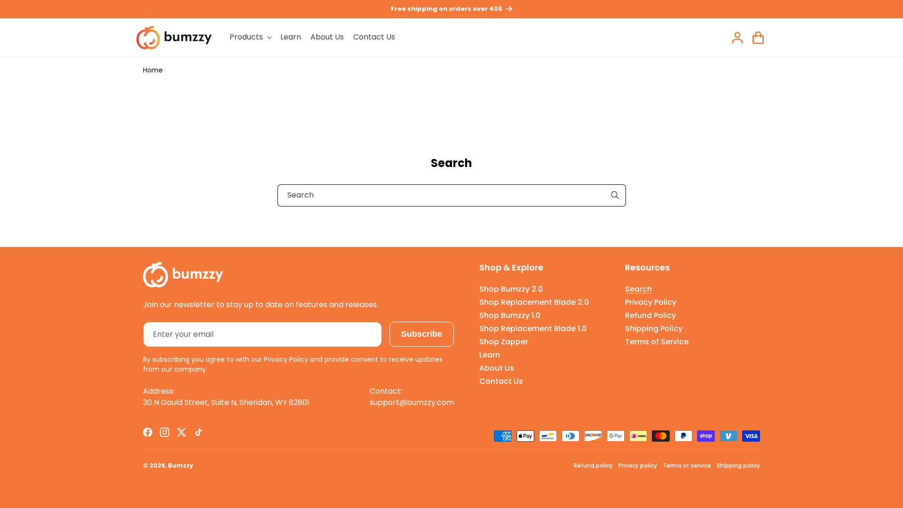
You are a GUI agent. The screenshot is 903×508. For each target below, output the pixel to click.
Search (638, 289)
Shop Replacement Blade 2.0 (534, 302)
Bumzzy (180, 465)
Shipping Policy (653, 328)
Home (153, 70)
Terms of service (687, 465)
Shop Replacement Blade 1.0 (532, 328)
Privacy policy (637, 465)
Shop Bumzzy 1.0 (509, 315)
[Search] (615, 195)
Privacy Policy (650, 302)
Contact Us (501, 381)
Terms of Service (657, 341)
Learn (489, 354)
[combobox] (452, 195)
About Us (496, 368)
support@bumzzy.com (412, 402)
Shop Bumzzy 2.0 (511, 289)
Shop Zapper (503, 341)
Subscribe (421, 334)
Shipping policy (738, 465)
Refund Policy (650, 315)
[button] (250, 37)
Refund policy (593, 465)
